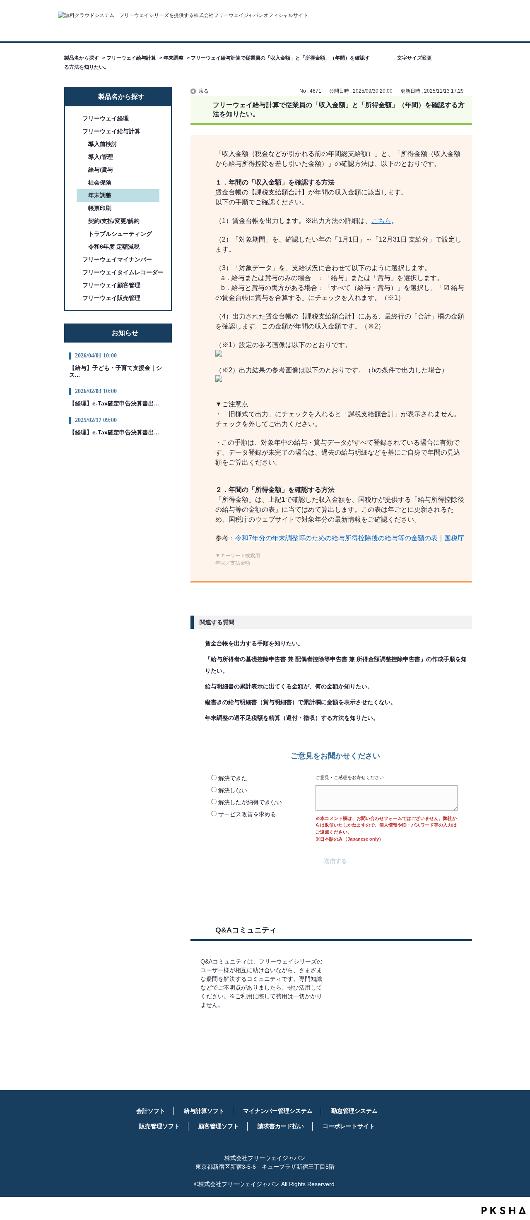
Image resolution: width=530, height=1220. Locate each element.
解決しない (232, 790)
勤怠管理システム (354, 1110)
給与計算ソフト (204, 1110)
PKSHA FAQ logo (504, 1210)
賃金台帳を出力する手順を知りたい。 (254, 643)
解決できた (232, 778)
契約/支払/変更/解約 (114, 221)
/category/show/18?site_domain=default (76, 272)
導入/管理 (100, 156)
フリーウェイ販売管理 (111, 298)
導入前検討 (102, 144)
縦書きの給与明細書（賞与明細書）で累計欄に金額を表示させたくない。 (300, 702)
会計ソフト (150, 1110)
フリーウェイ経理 (105, 118)
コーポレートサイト (349, 1126)
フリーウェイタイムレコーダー (123, 272)
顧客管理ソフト (218, 1126)
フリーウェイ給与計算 (131, 58)
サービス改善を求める (247, 814)
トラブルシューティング (120, 233)
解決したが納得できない (250, 802)
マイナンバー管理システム (278, 1110)
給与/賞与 (100, 169)
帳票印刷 (99, 208)
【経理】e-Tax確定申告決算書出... (114, 403)
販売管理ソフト (159, 1126)
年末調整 (173, 58)
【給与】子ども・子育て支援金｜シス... (115, 371)
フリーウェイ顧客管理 (111, 285)
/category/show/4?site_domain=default (76, 131)
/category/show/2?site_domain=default (76, 118)
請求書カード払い (281, 1126)
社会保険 (99, 182)
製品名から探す (81, 58)
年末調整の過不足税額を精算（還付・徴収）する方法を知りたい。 (292, 717)
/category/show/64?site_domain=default (76, 259)
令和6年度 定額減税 (114, 246)
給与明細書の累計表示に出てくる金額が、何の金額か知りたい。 (289, 686)
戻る (204, 91)
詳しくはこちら (264, 1029)
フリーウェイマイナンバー (117, 259)
